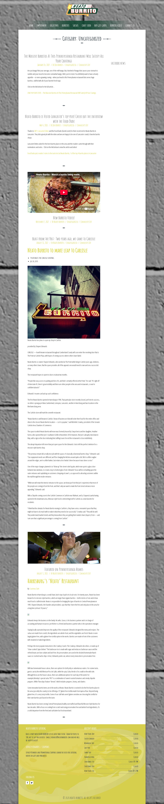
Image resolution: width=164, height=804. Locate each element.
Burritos (65, 25)
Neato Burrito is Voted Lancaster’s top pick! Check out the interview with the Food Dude (64, 119)
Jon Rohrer (59, 65)
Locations (54, 25)
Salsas (75, 25)
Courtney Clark (34, 588)
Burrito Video (116, 25)
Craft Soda (86, 25)
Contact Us (130, 25)
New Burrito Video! (64, 217)
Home (31, 25)
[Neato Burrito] (82, 9)
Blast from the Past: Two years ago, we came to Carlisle (63, 238)
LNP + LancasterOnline (41, 131)
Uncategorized (70, 65)
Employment (42, 25)
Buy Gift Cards (100, 25)
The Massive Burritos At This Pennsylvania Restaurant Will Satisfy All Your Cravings (64, 58)
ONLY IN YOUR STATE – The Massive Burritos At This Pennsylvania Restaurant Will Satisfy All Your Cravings (62, 92)
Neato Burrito (59, 221)
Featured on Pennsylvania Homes (64, 569)
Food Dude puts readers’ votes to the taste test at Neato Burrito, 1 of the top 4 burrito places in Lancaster (62, 153)
